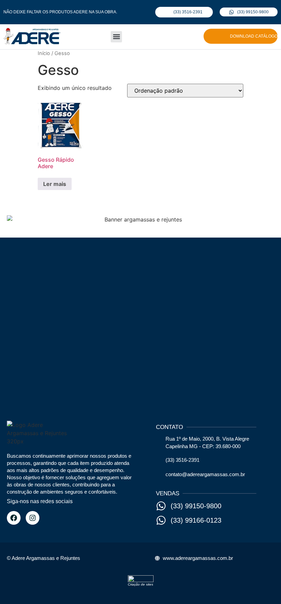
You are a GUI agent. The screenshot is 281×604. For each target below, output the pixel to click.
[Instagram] (32, 518)
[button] (116, 36)
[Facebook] (14, 518)
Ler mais (54, 183)
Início (44, 53)
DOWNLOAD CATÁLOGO (254, 36)
